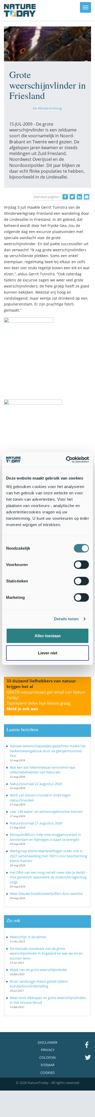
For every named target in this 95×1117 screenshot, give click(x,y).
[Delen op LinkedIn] (79, 196)
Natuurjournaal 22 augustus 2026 (36, 783)
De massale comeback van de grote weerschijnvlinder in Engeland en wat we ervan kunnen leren (46, 953)
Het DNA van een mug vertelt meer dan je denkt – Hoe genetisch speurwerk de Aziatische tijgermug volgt (49, 877)
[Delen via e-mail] (86, 196)
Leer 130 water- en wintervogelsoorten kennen (46, 811)
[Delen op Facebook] (65, 196)
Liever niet (47, 653)
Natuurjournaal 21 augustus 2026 (36, 823)
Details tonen (66, 619)
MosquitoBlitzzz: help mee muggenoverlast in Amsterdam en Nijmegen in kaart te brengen (45, 837)
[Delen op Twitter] (72, 196)
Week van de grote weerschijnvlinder (38, 969)
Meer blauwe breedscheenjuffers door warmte (46, 893)
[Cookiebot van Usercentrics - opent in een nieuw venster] (67, 459)
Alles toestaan (48, 635)
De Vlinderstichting (47, 108)
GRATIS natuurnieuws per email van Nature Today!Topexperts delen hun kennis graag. (46, 700)
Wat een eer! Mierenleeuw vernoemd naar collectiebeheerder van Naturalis (42, 770)
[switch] (81, 564)
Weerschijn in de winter (28, 936)
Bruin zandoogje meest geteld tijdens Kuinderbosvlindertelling (39, 984)
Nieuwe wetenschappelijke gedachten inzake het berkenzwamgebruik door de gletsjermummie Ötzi (48, 751)
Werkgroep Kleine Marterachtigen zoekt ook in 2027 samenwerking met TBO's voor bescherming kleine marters (48, 856)
